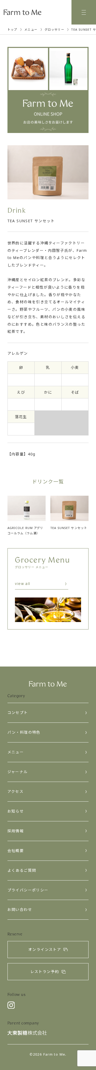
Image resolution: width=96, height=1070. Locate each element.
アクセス (15, 791)
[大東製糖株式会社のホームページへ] (27, 1033)
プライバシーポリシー (28, 890)
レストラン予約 (44, 971)
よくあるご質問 (21, 870)
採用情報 (15, 830)
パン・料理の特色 (24, 732)
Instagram (11, 1005)
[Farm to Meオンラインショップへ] (48, 90)
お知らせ (15, 811)
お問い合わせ (19, 909)
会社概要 (15, 850)
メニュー (15, 751)
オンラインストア (44, 949)
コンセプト (17, 712)
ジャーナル (17, 771)
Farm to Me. (54, 1054)
